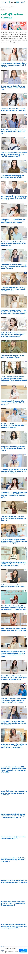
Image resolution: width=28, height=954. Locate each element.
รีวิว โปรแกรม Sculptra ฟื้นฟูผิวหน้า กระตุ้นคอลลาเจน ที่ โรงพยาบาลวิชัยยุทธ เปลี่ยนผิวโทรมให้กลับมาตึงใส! (14, 266)
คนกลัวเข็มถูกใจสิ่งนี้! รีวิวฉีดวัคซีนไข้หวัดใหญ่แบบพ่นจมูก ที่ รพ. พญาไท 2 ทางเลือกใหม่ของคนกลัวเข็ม (14, 198)
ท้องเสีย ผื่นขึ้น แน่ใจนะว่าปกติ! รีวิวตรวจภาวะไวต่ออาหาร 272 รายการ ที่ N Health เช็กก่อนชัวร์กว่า (14, 793)
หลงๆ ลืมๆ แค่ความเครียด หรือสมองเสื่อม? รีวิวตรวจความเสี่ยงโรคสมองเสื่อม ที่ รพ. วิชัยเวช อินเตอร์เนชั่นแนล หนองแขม (13, 700)
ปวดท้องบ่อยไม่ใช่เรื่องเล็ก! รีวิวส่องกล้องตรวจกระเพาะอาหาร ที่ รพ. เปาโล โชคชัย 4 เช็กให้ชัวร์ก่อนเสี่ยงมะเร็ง (13, 903)
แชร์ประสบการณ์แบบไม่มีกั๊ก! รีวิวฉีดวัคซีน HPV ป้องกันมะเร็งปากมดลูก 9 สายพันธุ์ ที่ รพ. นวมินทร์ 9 (13, 859)
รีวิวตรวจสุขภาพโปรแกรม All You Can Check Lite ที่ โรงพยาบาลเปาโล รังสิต (12, 176)
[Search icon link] (5, 3)
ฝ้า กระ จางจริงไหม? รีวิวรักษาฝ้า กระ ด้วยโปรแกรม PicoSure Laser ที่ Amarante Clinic (13, 88)
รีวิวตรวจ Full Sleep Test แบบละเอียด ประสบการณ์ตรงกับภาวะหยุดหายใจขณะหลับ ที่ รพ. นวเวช (13, 518)
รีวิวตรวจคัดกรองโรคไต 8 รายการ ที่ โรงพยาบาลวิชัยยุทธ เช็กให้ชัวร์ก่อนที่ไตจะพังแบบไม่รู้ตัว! (13, 403)
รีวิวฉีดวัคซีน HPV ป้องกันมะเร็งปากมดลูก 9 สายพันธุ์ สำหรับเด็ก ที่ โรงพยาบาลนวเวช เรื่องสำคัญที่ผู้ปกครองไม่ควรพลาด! (13, 221)
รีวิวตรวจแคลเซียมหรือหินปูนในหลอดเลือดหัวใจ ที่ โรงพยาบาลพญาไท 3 (13, 838)
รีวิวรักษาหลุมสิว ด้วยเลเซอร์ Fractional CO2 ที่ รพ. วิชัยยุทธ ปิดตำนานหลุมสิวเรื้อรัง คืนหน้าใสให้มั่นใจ (14, 723)
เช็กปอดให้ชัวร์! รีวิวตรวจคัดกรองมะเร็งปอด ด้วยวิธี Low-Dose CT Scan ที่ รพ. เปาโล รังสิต (13, 131)
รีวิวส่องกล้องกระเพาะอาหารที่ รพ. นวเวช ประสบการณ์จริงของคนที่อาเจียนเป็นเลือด (13, 586)
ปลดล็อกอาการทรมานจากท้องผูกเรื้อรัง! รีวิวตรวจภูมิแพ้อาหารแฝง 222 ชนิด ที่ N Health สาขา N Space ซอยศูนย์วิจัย (14, 746)
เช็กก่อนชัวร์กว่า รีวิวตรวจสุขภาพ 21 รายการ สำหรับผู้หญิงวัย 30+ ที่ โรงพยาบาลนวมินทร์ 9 (13, 630)
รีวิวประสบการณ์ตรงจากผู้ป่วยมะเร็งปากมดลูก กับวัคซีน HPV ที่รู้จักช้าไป (12, 357)
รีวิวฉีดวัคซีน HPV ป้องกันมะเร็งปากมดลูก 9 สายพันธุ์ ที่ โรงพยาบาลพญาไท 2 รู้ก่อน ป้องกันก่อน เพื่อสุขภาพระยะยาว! (13, 334)
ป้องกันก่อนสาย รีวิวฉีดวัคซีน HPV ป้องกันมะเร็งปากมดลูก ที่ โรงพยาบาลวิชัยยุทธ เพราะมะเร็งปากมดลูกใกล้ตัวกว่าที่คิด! (14, 926)
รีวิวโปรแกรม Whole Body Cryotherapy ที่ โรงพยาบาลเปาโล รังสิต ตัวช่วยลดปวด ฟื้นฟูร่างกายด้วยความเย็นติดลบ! (14, 471)
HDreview (3, 10)
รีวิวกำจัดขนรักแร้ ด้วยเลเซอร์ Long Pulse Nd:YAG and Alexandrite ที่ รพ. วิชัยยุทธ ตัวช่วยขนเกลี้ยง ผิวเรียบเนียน (14, 564)
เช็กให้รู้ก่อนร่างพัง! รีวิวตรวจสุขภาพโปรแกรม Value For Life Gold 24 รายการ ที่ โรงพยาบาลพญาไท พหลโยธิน (14, 425)
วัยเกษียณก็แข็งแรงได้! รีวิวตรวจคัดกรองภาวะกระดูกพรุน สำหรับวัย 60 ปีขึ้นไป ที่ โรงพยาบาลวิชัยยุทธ (13, 243)
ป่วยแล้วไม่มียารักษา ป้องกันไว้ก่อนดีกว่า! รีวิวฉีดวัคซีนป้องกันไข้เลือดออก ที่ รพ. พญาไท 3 (14, 881)
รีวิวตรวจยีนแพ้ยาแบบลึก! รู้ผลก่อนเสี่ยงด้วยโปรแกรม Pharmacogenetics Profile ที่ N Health (14, 65)
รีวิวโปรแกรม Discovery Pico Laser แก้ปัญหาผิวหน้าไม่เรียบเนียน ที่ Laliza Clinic (13, 110)
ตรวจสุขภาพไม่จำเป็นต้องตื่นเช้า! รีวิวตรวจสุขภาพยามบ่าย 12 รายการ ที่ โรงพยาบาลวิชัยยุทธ (13, 448)
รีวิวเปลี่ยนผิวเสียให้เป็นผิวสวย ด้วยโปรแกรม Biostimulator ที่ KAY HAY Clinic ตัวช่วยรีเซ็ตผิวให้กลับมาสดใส (14, 289)
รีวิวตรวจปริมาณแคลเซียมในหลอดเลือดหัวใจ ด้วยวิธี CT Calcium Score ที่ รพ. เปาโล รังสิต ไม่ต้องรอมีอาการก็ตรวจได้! (14, 154)
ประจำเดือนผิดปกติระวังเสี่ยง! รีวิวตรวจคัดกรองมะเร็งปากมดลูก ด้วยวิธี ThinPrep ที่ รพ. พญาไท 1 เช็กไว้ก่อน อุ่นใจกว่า (13, 816)
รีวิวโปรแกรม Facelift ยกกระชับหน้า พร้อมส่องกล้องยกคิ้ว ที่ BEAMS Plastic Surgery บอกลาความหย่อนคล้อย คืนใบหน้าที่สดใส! (14, 312)
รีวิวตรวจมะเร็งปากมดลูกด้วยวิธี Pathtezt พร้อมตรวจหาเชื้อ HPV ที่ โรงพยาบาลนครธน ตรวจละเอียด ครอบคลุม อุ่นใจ (14, 541)
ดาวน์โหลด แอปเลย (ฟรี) (23, 950)
